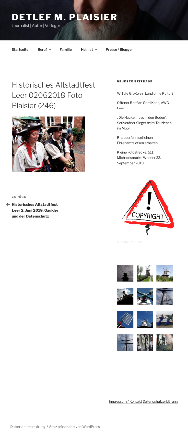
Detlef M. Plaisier (65, 17)
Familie (66, 49)
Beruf (42, 49)
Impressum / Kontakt (125, 401)
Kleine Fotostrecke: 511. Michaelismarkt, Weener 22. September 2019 (139, 157)
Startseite (20, 49)
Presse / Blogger (119, 49)
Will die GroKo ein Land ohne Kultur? (145, 93)
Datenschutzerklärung (160, 401)
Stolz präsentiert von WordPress (74, 427)
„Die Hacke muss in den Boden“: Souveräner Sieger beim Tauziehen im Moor (144, 122)
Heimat (87, 49)
